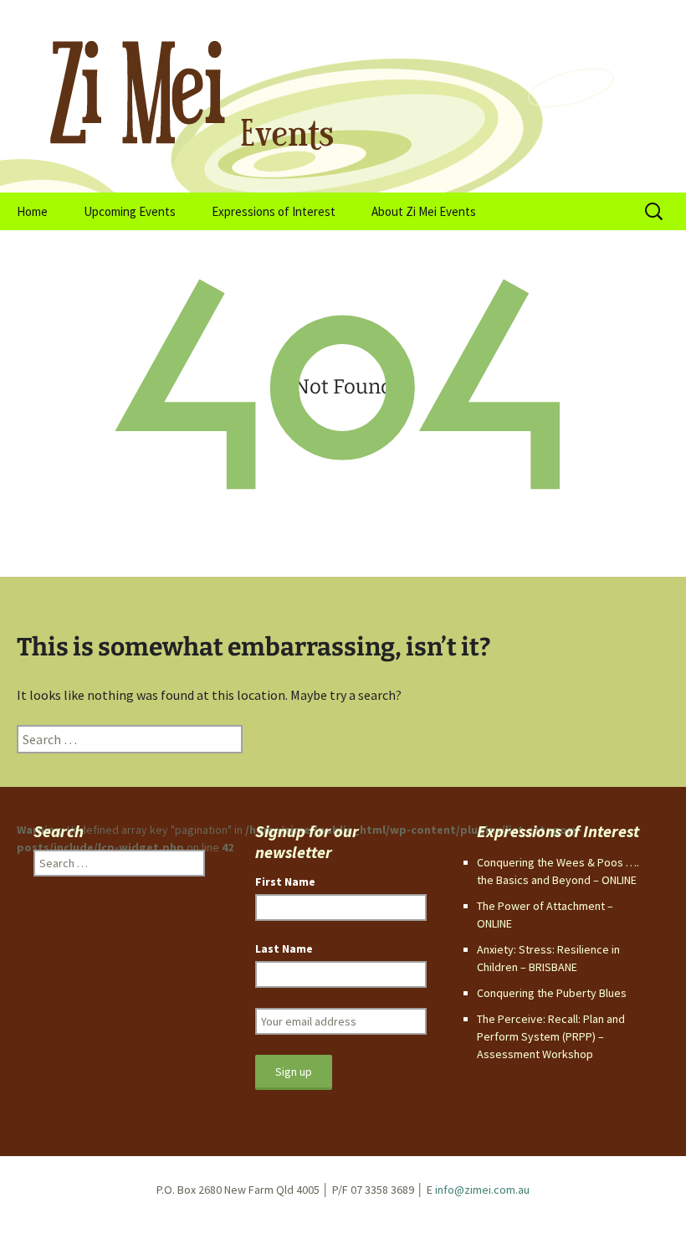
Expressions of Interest (273, 211)
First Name (285, 881)
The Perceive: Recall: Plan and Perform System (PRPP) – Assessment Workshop (551, 1036)
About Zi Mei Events (423, 211)
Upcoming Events (130, 211)
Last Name (284, 948)
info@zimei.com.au (482, 1189)
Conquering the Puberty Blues (552, 992)
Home (32, 211)
